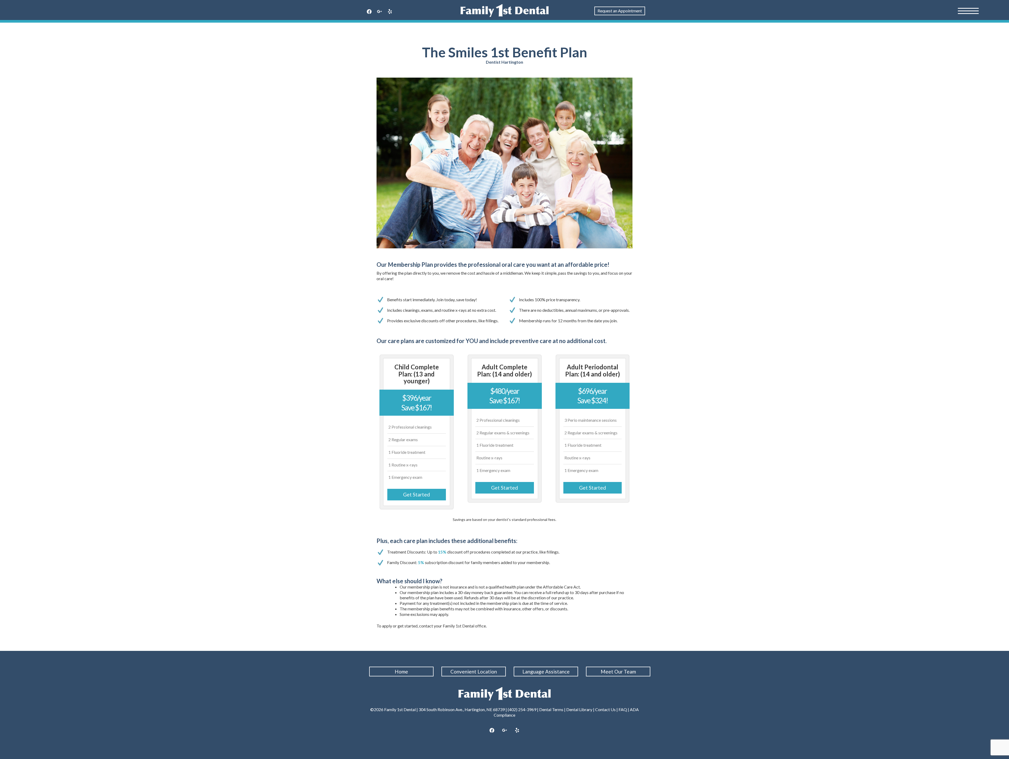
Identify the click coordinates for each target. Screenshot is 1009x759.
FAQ (623, 709)
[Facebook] (369, 12)
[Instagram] (379, 12)
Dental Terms (551, 709)
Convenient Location (473, 671)
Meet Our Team (618, 671)
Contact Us (605, 709)
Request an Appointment (620, 10)
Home (401, 671)
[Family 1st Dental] (504, 10)
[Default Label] (390, 12)
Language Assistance (546, 671)
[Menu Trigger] (968, 10)
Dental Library (579, 709)
